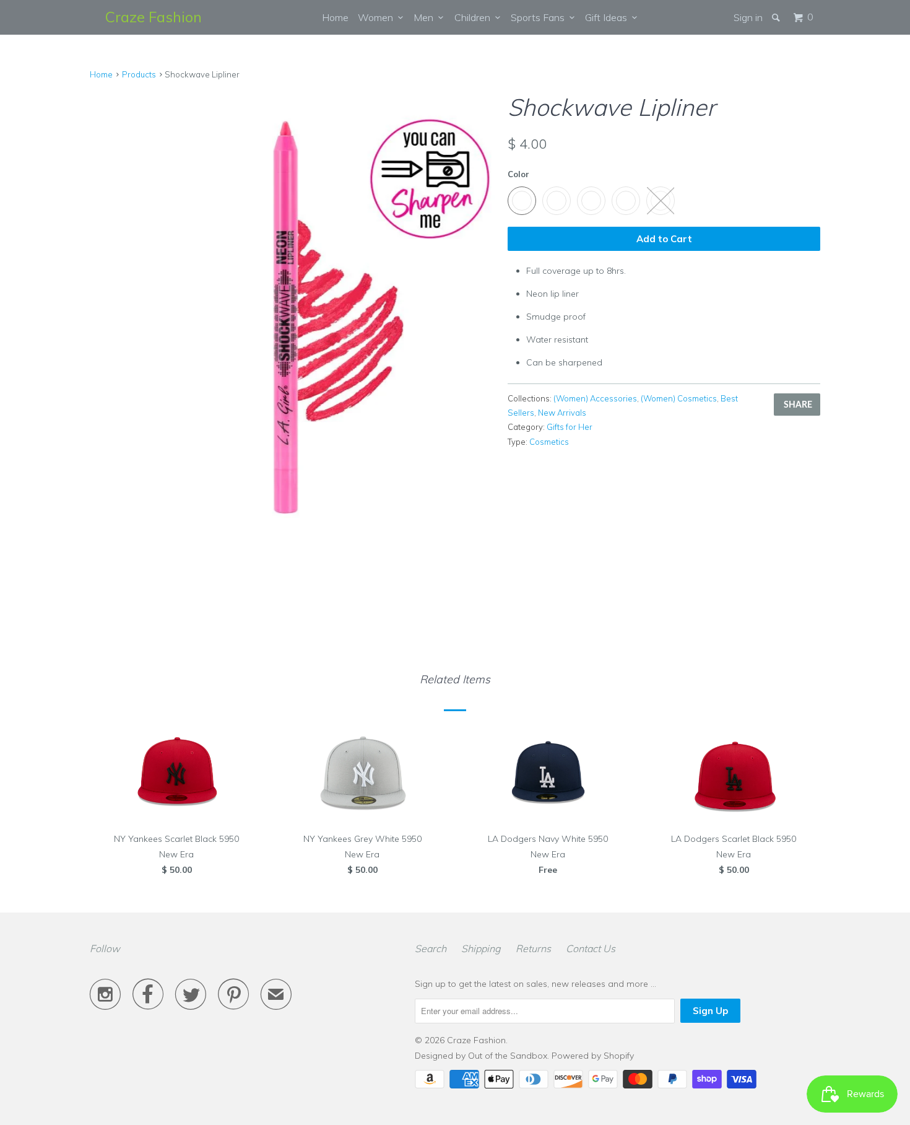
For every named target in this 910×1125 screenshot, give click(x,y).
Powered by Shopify (593, 1055)
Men (426, 17)
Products (139, 74)
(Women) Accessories (595, 398)
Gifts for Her (569, 427)
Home (335, 17)
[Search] (776, 17)
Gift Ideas (608, 17)
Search (430, 948)
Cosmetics (549, 442)
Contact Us (590, 948)
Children (474, 17)
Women (378, 17)
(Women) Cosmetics (679, 398)
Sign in (748, 17)
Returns (533, 948)
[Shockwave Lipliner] (292, 311)
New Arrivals (562, 413)
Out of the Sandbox (507, 1055)
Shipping (481, 948)
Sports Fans (540, 17)
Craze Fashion (153, 16)
